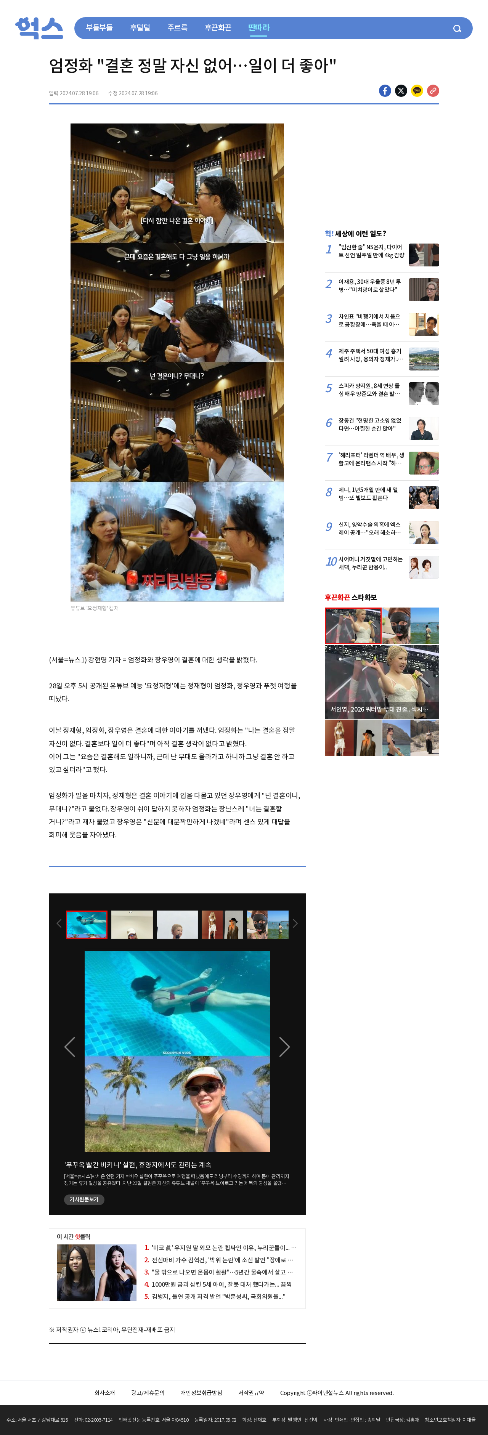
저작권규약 (251, 1393)
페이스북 (385, 91)
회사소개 (105, 1393)
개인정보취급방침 (201, 1393)
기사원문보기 (84, 1199)
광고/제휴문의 (148, 1393)
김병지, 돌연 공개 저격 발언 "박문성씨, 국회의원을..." (215, 1296)
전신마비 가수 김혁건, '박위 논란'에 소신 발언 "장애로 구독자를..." (230, 1260)
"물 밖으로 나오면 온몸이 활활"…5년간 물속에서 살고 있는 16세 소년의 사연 (243, 1272)
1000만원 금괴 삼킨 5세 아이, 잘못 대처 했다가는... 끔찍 (218, 1284)
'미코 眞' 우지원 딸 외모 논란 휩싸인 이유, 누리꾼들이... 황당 (223, 1248)
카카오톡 (417, 91)
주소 (433, 91)
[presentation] (59, 924)
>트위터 (401, 91)
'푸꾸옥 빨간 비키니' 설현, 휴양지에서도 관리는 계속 (138, 1165)
